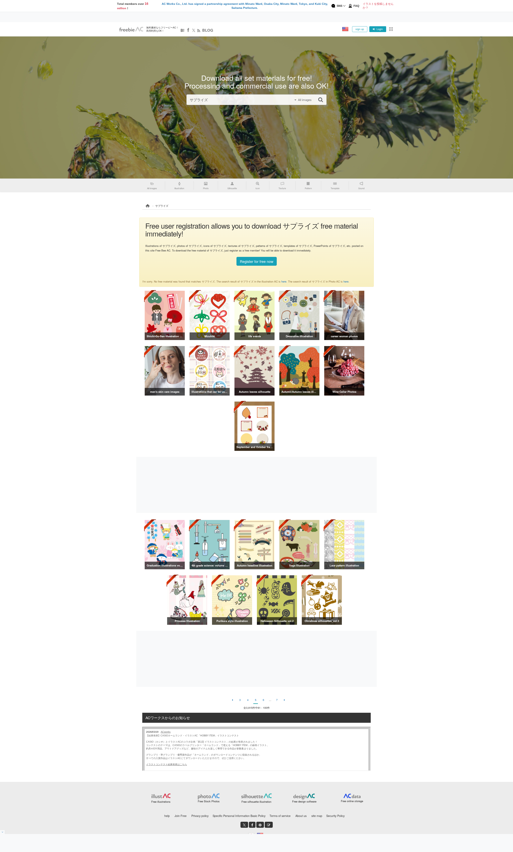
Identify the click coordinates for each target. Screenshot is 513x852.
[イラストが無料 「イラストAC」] (131, 29)
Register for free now (256, 261)
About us (301, 816)
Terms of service (280, 816)
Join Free (181, 816)
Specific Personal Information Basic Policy (239, 816)
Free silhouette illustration (256, 802)
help (167, 816)
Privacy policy (200, 816)
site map (316, 816)
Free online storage (352, 801)
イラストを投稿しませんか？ (378, 5)
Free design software (304, 801)
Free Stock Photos (209, 801)
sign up (359, 29)
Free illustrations (161, 802)
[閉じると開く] (2, 832)
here (283, 281)
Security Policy (335, 816)
